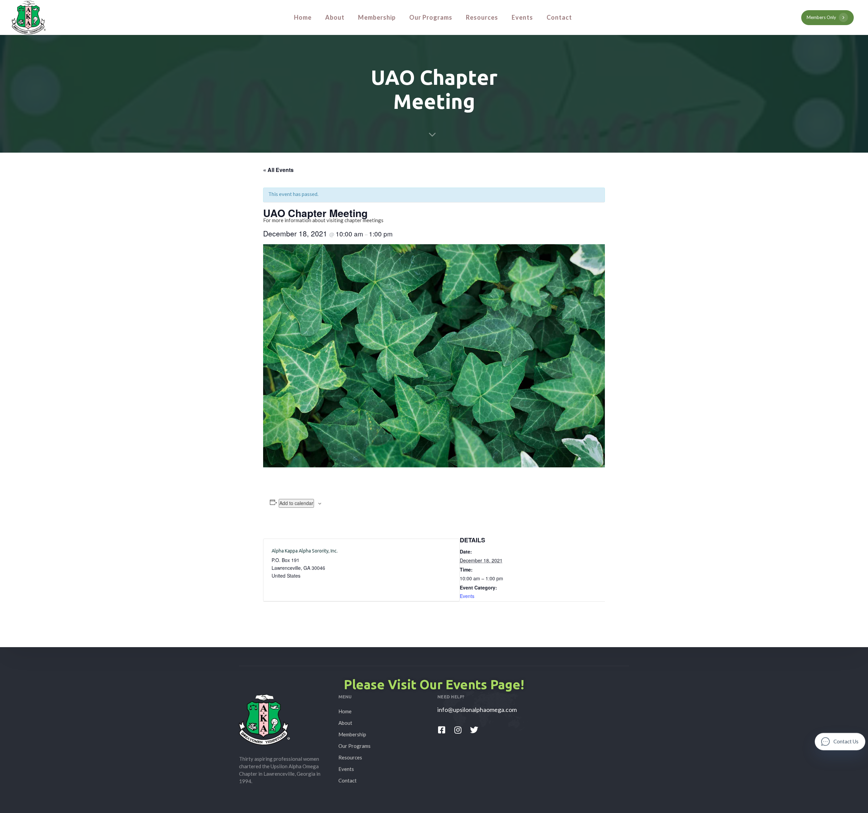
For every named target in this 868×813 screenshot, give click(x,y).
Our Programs (430, 17)
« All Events (278, 170)
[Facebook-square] (441, 730)
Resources (482, 17)
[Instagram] (458, 730)
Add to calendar (296, 503)
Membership (377, 17)
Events (522, 17)
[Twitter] (474, 730)
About (334, 17)
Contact (559, 17)
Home (303, 17)
